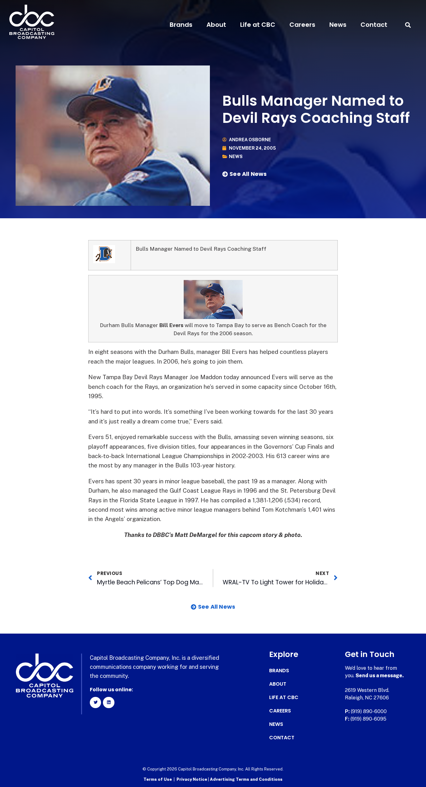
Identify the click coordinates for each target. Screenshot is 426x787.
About (216, 24)
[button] (408, 25)
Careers (302, 24)
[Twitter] (95, 702)
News (337, 24)
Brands (181, 24)
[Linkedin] (108, 702)
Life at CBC (257, 24)
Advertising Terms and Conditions (246, 779)
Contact (374, 24)
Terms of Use (157, 779)
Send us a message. (380, 675)
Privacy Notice (192, 779)
